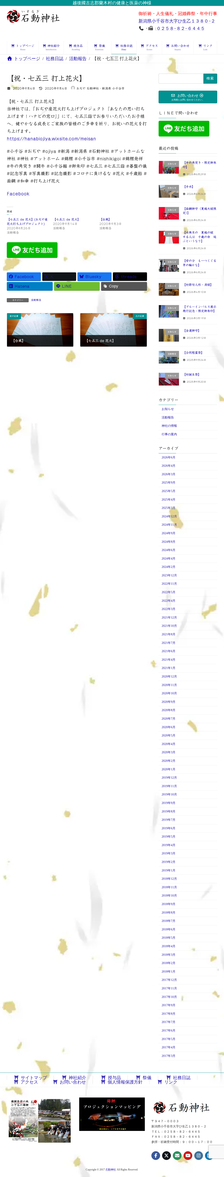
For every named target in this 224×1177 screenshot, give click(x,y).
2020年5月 (168, 735)
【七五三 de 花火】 (66, 219)
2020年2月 (168, 760)
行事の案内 (169, 434)
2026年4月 (168, 465)
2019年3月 (168, 853)
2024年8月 (168, 541)
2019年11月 (169, 786)
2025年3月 (168, 508)
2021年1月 (168, 668)
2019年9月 (168, 803)
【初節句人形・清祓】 (198, 284)
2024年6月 (168, 550)
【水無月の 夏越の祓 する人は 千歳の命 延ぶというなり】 (199, 237)
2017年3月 (168, 1056)
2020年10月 (169, 693)
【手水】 (189, 186)
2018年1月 (168, 971)
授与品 (114, 1077)
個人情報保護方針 (125, 1082)
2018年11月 (169, 887)
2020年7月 (168, 718)
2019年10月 (169, 794)
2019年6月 (168, 828)
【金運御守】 (192, 330)
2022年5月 (168, 592)
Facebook (18, 193)
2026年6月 (168, 457)
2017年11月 (169, 988)
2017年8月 (168, 1013)
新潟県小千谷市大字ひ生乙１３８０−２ (176, 21)
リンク (170, 1082)
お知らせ (168, 409)
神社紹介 (77, 1077)
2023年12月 (169, 575)
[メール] (177, 1155)
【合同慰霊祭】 (193, 352)
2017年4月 (168, 1047)
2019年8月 (168, 811)
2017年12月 (169, 980)
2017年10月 (169, 997)
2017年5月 (168, 1039)
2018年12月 (169, 878)
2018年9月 (168, 904)
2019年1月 (168, 870)
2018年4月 (168, 946)
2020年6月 (168, 727)
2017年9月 (168, 1005)
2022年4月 (168, 600)
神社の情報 (169, 425)
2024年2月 (168, 567)
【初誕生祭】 (192, 374)
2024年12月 (169, 516)
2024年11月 (169, 525)
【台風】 (105, 219)
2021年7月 (168, 643)
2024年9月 (168, 533)
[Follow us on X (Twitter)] (166, 1155)
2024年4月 (168, 558)
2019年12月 (169, 777)
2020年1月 (168, 769)
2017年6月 (168, 1030)
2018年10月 (169, 895)
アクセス (29, 1082)
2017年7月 (168, 1022)
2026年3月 (168, 474)
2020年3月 (168, 752)
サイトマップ (34, 1077)
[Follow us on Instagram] (198, 1155)
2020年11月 (169, 685)
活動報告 (36, 300)
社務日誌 (182, 1077)
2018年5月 (168, 938)
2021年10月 (169, 626)
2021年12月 (169, 617)
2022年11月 (169, 584)
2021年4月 (168, 659)
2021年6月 (168, 651)
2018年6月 (168, 929)
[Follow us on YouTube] (188, 1155)
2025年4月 (168, 499)
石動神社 (110, 1169)
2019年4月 (168, 845)
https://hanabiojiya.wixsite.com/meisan (51, 138)
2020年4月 (168, 744)
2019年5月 (168, 836)
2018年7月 (168, 921)
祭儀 (147, 1077)
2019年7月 (168, 819)
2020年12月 (169, 676)
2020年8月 (168, 710)
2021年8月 (168, 634)
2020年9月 (168, 701)
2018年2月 (168, 963)
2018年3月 (168, 954)
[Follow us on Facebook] (155, 1155)
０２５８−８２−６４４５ (180, 28)
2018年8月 (168, 912)
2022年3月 (168, 609)
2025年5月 (168, 491)
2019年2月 (168, 862)
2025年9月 (168, 482)
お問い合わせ (73, 1082)
